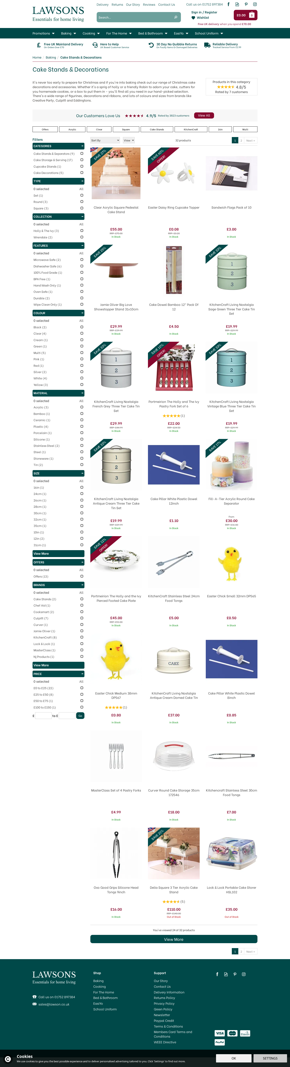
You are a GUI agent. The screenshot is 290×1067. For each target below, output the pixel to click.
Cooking (99, 986)
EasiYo (98, 1003)
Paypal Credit (164, 1020)
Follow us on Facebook (228, 4)
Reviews (149, 4)
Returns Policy (164, 997)
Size (37, 473)
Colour (39, 313)
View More (173, 939)
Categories (42, 146)
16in (220, 129)
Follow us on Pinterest (246, 4)
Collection (43, 216)
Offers (39, 562)
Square (126, 129)
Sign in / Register (204, 12)
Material (41, 393)
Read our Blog (237, 4)
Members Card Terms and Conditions (173, 1034)
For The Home (103, 992)
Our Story (161, 980)
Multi (245, 129)
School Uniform (105, 1009)
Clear (99, 129)
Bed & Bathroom (105, 997)
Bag (252, 15)
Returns (117, 4)
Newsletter (162, 1015)
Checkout (242, 15)
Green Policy (163, 1009)
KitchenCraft (191, 129)
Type (37, 181)
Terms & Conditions (168, 1026)
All (81, 189)
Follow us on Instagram (255, 4)
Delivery (103, 4)
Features (41, 245)
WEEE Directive (165, 1042)
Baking (98, 980)
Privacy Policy (164, 1003)
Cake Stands (157, 129)
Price (38, 673)
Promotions (41, 33)
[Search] (176, 17)
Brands (39, 585)
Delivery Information (169, 992)
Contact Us (162, 986)
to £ (55, 715)
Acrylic (72, 129)
